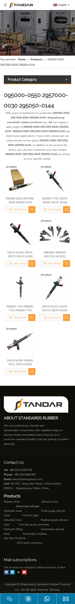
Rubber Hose (12, 501)
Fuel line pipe (30, 515)
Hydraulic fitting (13, 529)
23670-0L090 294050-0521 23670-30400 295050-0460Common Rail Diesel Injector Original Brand (20, 362)
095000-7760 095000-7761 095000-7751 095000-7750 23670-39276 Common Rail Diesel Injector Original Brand (20, 308)
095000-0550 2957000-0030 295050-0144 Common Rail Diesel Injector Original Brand (20, 200)
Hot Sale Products (15, 538)
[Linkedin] (12, 572)
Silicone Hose (41, 501)
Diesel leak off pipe (27, 506)
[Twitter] (18, 572)
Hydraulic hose (13, 510)
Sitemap (54, 589)
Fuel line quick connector (34, 524)
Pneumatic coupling (35, 533)
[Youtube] (24, 572)
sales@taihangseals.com (27, 479)
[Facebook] (6, 572)
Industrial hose (13, 519)
